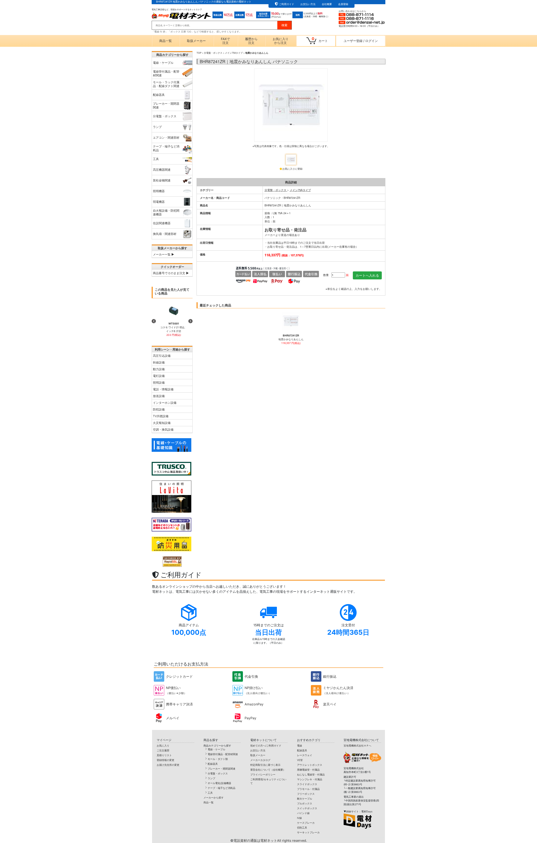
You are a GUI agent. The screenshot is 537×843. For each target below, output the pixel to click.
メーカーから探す (213, 797)
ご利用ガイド (286, 4)
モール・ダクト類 (218, 759)
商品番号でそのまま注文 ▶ (171, 273)
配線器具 (213, 763)
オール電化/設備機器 (219, 783)
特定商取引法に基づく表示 (265, 764)
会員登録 (343, 4)
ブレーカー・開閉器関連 (221, 768)
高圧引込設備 (162, 355)
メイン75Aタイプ (234, 52)
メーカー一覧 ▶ (163, 254)
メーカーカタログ (260, 760)
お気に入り (163, 745)
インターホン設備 (164, 402)
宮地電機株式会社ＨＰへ (357, 745)
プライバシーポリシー (262, 774)
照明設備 (159, 382)
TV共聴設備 (160, 416)
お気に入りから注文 (280, 41)
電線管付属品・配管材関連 (223, 754)
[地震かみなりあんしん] (291, 109)
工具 (210, 792)
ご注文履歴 (163, 750)
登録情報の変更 (165, 760)
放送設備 (159, 396)
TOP (199, 52)
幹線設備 (159, 362)
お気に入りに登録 (292, 168)
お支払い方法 (307, 4)
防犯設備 (159, 409)
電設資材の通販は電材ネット (270, 840)
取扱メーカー (196, 41)
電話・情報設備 (163, 389)
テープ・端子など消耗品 (221, 788)
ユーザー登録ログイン (361, 41)
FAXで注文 (225, 41)
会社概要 (327, 4)
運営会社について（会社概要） (267, 769)
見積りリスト (164, 755)
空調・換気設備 (163, 429)
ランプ (211, 778)
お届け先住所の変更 (168, 764)
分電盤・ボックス (213, 52)
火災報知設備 (162, 423)
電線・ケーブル (216, 749)
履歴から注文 (251, 41)
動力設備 (159, 369)
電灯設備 (159, 376)
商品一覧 (165, 41)
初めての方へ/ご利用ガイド (265, 745)
